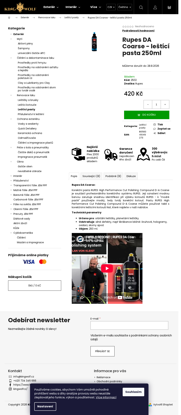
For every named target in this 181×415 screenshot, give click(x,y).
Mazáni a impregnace (30, 242)
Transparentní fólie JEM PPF (30, 185)
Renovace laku (26, 95)
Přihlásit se (102, 351)
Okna (20, 161)
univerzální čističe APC (31, 53)
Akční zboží (20, 223)
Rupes (139, 83)
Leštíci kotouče (27, 105)
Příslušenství (21, 180)
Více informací (106, 397)
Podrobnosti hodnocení (138, 30)
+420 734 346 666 (24, 380)
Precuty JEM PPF (23, 214)
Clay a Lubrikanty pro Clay (34, 83)
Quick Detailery (27, 128)
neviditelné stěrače (30, 171)
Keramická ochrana (30, 133)
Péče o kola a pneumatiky (33, 147)
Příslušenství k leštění (31, 114)
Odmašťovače (27, 138)
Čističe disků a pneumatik (33, 152)
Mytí (19, 39)
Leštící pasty (26, 109)
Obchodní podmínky (109, 381)
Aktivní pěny (25, 43)
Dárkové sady (21, 218)
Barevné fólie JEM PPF (26, 195)
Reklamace (103, 377)
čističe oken (25, 166)
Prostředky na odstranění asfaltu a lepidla (38, 69)
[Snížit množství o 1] (148, 104)
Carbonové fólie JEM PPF (28, 199)
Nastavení (45, 406)
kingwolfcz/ (20, 389)
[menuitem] (51, 7)
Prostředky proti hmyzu (32, 62)
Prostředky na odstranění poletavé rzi (33, 76)
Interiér (17, 176)
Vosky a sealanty (28, 124)
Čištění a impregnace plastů (35, 142)
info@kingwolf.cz (23, 376)
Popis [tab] (74, 176)
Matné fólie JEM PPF (25, 190)
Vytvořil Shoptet (163, 404)
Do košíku (149, 114)
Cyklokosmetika (23, 233)
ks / (34, 285)
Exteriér (18, 34)
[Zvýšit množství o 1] (165, 104)
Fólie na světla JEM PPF (27, 204)
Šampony (24, 48)
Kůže (16, 228)
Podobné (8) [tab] (113, 176)
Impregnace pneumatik (32, 157)
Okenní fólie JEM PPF (25, 209)
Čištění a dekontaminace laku (35, 58)
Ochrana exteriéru (28, 119)
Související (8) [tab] (91, 176)
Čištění (21, 237)
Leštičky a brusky (28, 100)
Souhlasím (133, 392)
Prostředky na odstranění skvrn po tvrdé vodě (37, 89)
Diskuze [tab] (131, 176)
